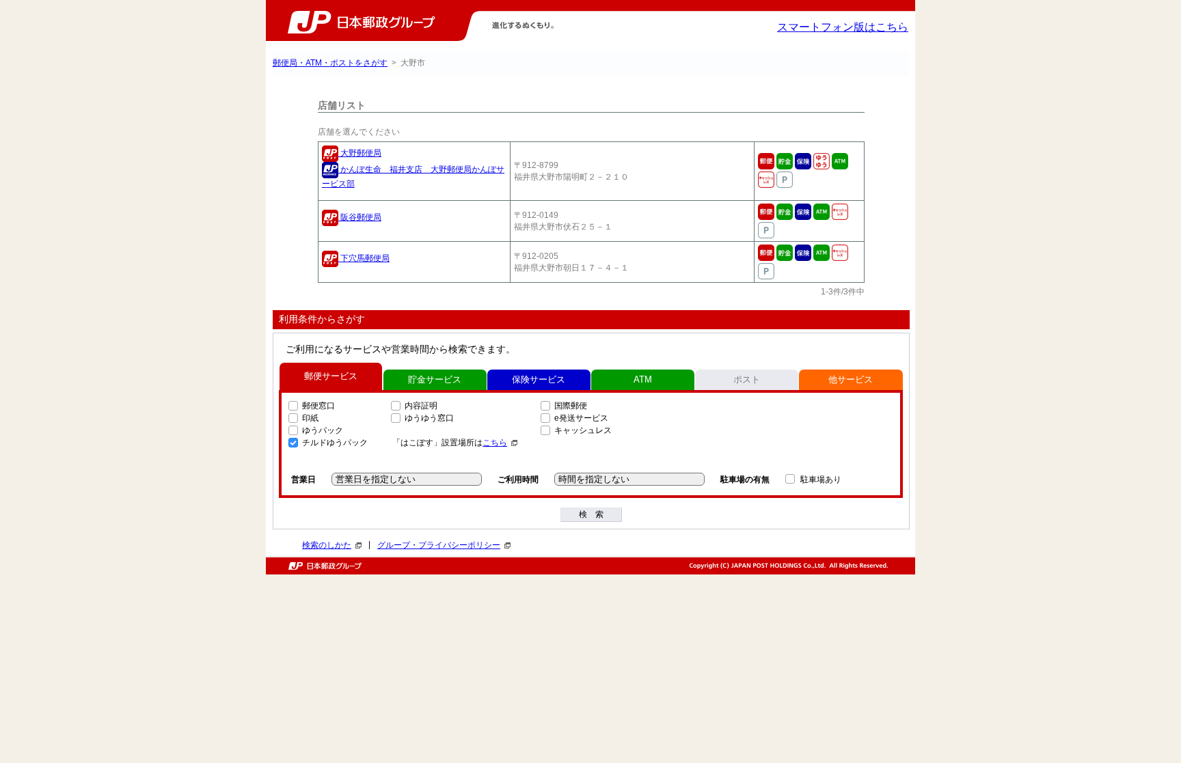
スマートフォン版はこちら (842, 27)
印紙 (310, 418)
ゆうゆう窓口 (429, 418)
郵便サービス (330, 376)
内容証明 (421, 406)
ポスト (746, 379)
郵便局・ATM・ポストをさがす (330, 63)
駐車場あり (820, 479)
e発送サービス (581, 418)
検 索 (591, 514)
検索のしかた (326, 545)
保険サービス (538, 379)
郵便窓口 (318, 406)
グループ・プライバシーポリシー (438, 545)
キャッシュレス (583, 430)
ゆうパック (322, 430)
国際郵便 (570, 406)
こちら (495, 442)
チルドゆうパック (335, 442)
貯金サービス (434, 379)
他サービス (850, 379)
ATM (643, 379)
